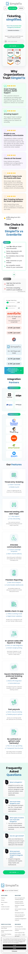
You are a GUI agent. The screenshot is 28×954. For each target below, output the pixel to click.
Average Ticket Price (11, 300)
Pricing (2, 900)
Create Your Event (5, 906)
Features (3, 898)
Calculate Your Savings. (13, 30)
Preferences (14, 951)
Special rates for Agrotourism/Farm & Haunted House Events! (13, 370)
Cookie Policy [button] (21, 941)
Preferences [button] (17, 942)
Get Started (12, 8)
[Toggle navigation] (5, 8)
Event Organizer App (19, 932)
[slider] (8, 302)
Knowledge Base (19, 926)
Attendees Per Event (11, 306)
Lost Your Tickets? (5, 909)
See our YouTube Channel (11, 890)
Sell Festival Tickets (19, 912)
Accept (14, 945)
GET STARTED (12, 46)
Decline (14, 948)
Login (2, 904)
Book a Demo (4, 902)
